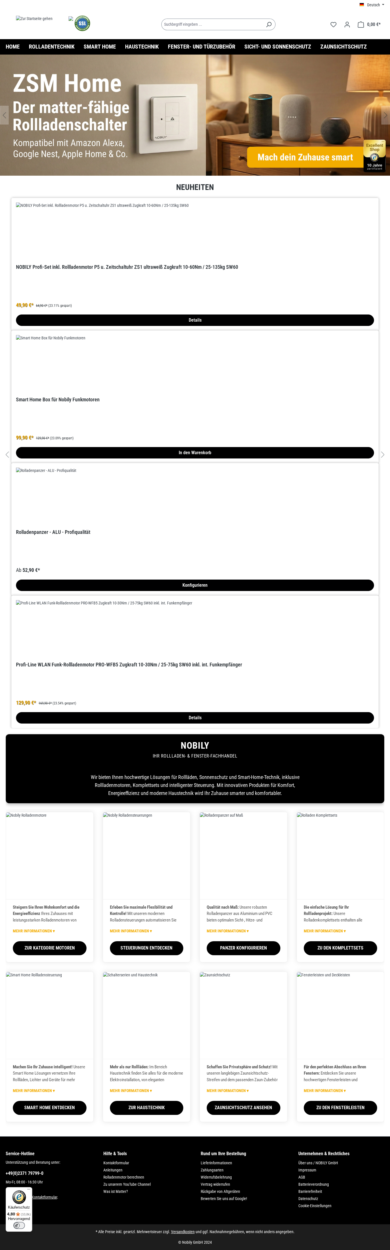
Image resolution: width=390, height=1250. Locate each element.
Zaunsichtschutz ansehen (243, 1107)
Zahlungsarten (212, 1170)
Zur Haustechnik (146, 1107)
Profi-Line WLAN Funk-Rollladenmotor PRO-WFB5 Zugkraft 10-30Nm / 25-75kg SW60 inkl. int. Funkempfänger (129, 665)
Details (195, 320)
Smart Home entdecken (49, 1107)
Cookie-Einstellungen (314, 1205)
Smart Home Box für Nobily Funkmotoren (58, 399)
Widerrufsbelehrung (216, 1177)
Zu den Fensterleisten (340, 1107)
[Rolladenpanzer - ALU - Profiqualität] (195, 496)
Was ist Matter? (115, 1191)
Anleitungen (112, 1170)
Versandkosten (183, 1231)
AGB (301, 1177)
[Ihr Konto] (347, 24)
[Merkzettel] (333, 24)
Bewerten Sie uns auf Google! (224, 1198)
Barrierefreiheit (310, 1191)
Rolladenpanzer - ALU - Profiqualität (53, 532)
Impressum (307, 1170)
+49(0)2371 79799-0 (24, 1173)
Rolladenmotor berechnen (123, 1177)
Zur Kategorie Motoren (50, 948)
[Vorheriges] (4, 115)
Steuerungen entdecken (146, 948)
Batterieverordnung (313, 1184)
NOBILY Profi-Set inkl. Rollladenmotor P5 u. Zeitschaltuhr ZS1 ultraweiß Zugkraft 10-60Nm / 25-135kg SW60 (127, 267)
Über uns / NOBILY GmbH (318, 1163)
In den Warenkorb (195, 452)
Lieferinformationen (216, 1163)
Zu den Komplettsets (340, 948)
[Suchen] (269, 24)
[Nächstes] (385, 115)
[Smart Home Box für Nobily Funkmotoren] (195, 363)
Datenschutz (308, 1198)
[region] (195, 115)
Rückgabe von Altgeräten (220, 1191)
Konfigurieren (195, 585)
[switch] (19, 1225)
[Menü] (28, 1190)
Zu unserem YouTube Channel (127, 1184)
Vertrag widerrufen (215, 1184)
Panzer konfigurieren (243, 948)
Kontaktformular (44, 1197)
